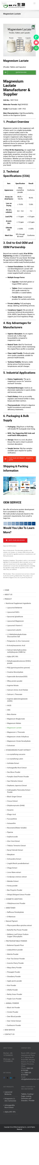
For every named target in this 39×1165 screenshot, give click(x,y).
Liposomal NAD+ (13, 612)
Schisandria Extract (14, 859)
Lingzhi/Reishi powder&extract (18, 863)
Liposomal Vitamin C (14, 625)
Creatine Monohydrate (15, 672)
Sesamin (10, 810)
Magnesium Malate (14, 723)
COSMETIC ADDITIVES (14, 899)
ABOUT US (8, 595)
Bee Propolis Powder (14, 890)
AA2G (9, 705)
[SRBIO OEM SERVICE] (19, 522)
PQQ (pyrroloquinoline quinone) (18, 668)
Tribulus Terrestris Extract (16, 846)
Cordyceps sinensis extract (17, 877)
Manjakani (11, 854)
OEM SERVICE (10, 1030)
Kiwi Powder (11, 985)
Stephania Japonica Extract (17, 786)
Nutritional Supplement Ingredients (18, 603)
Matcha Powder (12, 954)
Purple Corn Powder (14, 999)
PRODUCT (8, 599)
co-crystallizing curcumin (16, 754)
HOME (7, 590)
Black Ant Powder (13, 1008)
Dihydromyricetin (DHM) (16, 806)
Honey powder (12, 886)
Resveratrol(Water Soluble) (17, 828)
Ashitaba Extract (13, 763)
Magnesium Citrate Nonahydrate (19, 741)
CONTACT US (9, 1034)
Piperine (10, 832)
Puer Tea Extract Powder (16, 959)
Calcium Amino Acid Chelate (17, 690)
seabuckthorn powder (15, 950)
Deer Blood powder (14, 1016)
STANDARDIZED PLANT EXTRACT (18, 750)
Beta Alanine (11, 714)
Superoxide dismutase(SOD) (17, 677)
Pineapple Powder (13, 972)
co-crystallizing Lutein (15, 759)
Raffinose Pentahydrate (15, 912)
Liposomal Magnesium (15, 621)
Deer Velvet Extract (14, 1021)
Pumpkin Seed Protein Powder (18, 777)
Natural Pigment (12, 921)
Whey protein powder (14, 681)
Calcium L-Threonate (14, 694)
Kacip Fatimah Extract (15, 850)
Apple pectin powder (14, 981)
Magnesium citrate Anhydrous (18, 737)
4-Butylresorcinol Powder (16, 903)
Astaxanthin (11, 823)
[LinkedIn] (11, 1078)
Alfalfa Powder (12, 990)
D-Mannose (11, 917)
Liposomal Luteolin (14, 630)
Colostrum (11, 746)
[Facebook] (4, 1078)
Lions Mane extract (14, 872)
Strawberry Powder (14, 976)
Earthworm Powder (14, 1025)
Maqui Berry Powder (14, 968)
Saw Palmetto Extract (15, 781)
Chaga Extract (12, 868)
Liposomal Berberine (14, 608)
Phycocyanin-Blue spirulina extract (19, 925)
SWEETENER (10, 908)
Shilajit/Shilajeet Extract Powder (18, 895)
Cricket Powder (12, 1012)
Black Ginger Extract (14, 797)
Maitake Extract (13, 881)
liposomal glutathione (15, 617)
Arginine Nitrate (13, 685)
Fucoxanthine (12, 819)
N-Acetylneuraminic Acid (16, 645)
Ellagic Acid (11, 814)
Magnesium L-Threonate (16, 732)
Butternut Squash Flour (15, 945)
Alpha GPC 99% (12, 657)
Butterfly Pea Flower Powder (17, 930)
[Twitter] (7, 1078)
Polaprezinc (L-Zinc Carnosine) (18, 641)
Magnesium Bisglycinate (16, 719)
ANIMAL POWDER (12, 1003)
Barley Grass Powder (14, 994)
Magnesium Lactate (14, 728)
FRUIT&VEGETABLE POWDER (16, 941)
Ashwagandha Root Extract (17, 768)
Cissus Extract (12, 801)
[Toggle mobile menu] (34, 3)
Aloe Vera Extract (13, 841)
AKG (8, 710)
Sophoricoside (12, 837)
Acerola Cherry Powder (15, 963)
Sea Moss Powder (13, 772)
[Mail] (14, 1078)
